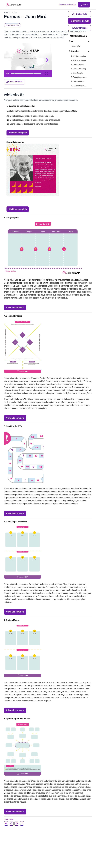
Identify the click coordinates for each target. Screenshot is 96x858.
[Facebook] (6, 823)
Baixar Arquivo (15, 82)
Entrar (85, 5)
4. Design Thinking (78, 69)
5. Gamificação (77, 73)
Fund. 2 (7, 12)
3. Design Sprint (77, 64)
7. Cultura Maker (77, 81)
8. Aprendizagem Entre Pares (80, 85)
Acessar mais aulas (67, 5)
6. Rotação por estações (80, 77)
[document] (48, 63)
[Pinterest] (16, 823)
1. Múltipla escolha (78, 56)
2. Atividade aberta (78, 60)
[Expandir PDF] (46, 73)
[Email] (22, 823)
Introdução (75, 46)
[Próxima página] (47, 60)
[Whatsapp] (11, 823)
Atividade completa (17, 133)
